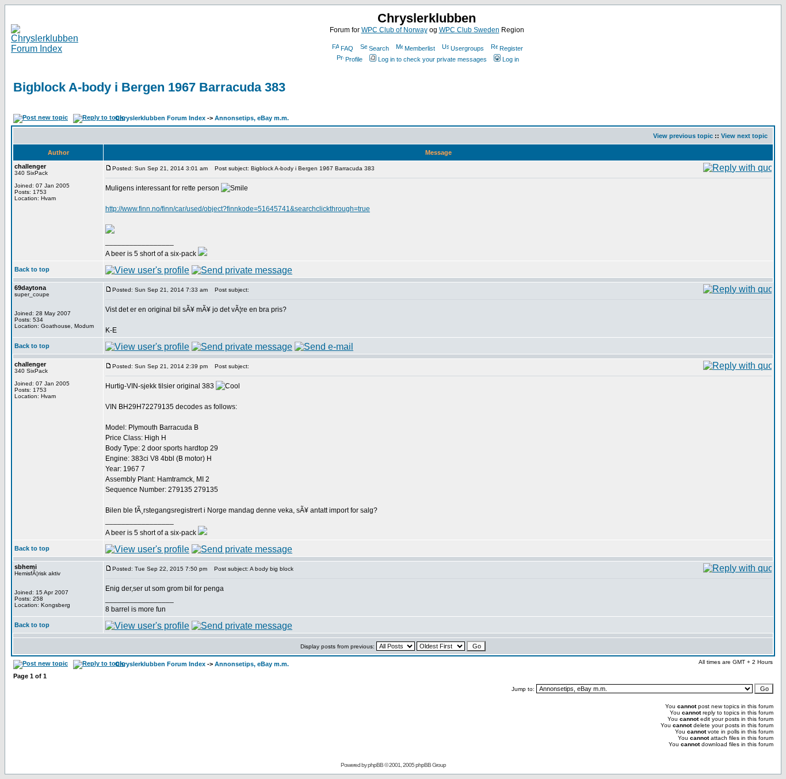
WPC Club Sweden (469, 30)
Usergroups (467, 48)
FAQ (347, 48)
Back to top (31, 269)
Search (379, 48)
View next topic (744, 135)
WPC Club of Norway (394, 30)
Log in (510, 59)
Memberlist (420, 48)
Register (511, 48)
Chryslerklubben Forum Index (160, 117)
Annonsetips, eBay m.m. (252, 117)
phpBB (375, 765)
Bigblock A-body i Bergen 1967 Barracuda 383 (149, 87)
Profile (354, 59)
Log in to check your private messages (432, 59)
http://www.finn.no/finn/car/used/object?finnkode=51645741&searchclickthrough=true (237, 209)
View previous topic (683, 135)
